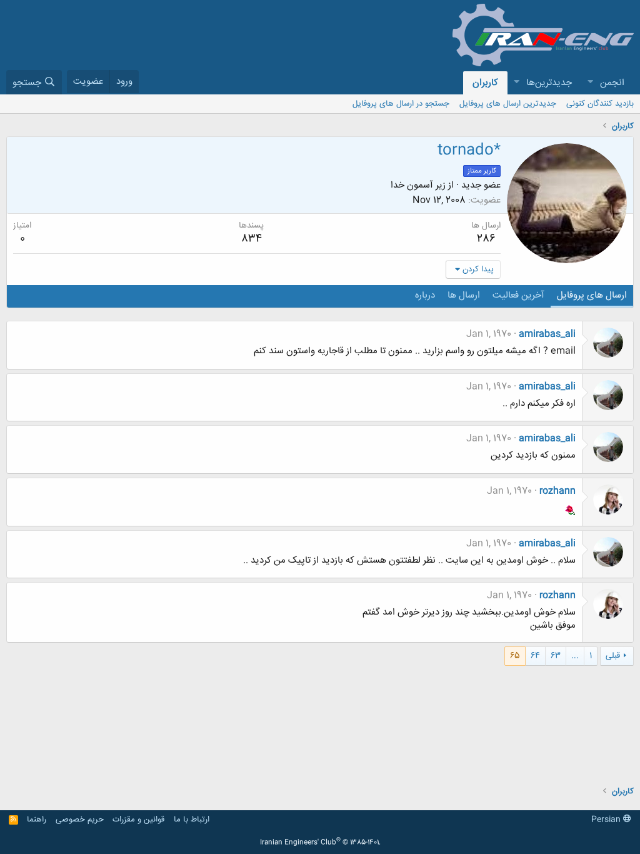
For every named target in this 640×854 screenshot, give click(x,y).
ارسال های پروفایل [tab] (592, 295)
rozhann (557, 491)
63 (556, 656)
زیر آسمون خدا (418, 185)
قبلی (613, 656)
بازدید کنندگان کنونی (600, 104)
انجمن (612, 83)
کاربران (485, 83)
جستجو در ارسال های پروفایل (400, 104)
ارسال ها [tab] (464, 295)
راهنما (36, 819)
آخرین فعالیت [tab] (518, 295)
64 (535, 656)
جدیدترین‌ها (549, 83)
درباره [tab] (425, 295)
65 (515, 656)
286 (486, 239)
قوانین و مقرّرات (138, 819)
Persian (607, 819)
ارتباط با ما (191, 819)
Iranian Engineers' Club (320, 842)
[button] (590, 82)
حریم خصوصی (80, 819)
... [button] (575, 656)
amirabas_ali (547, 334)
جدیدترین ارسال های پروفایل (507, 104)
